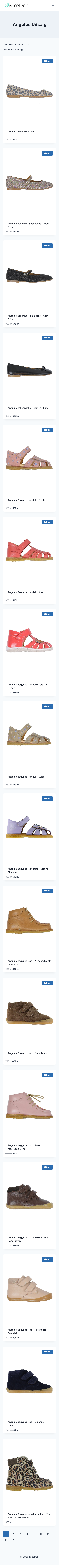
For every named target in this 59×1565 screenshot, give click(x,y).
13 (48, 1534)
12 (41, 1534)
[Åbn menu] (53, 5)
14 (6, 1539)
